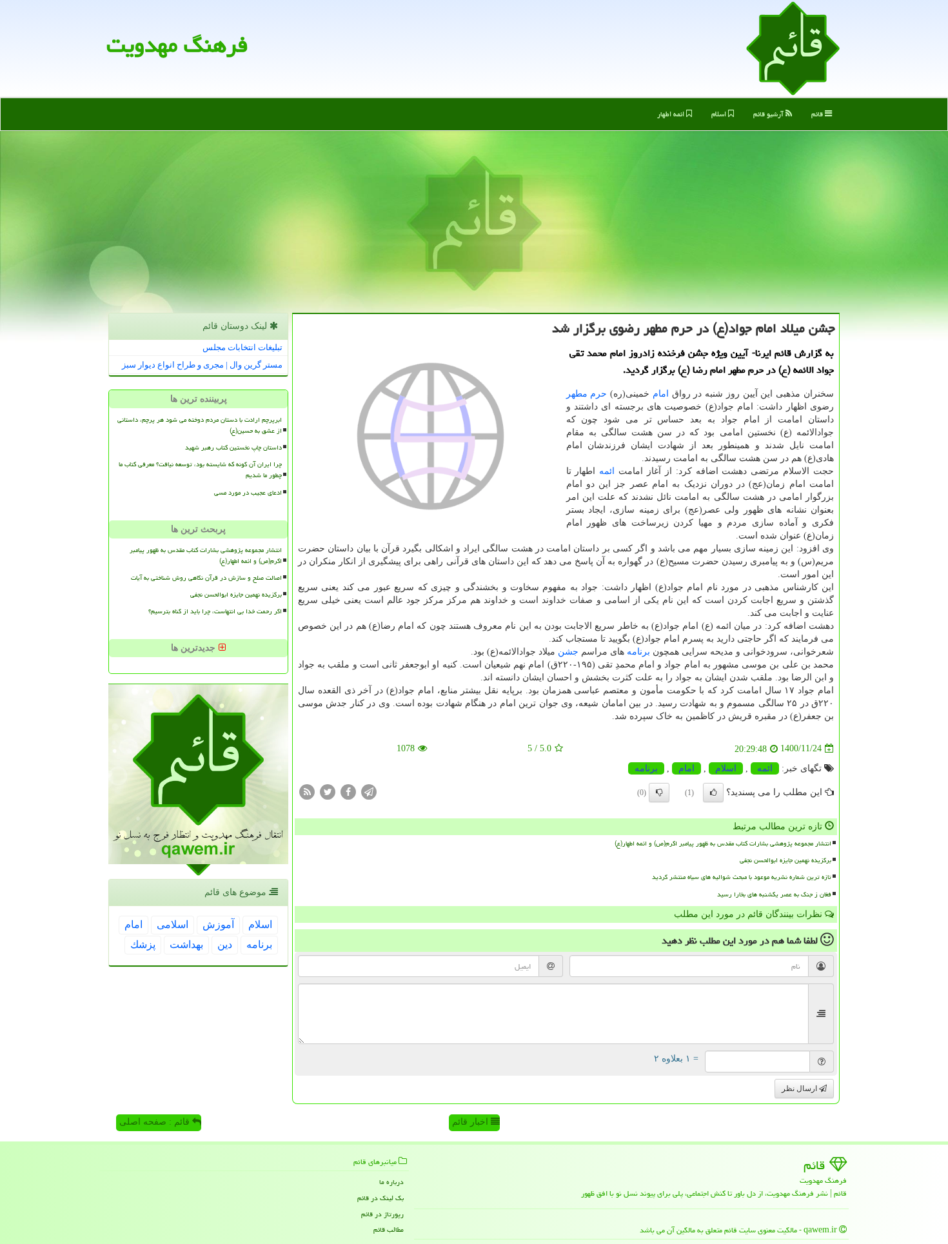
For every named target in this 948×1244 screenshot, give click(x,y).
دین (224, 944)
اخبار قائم (471, 1122)
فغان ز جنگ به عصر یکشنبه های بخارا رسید (774, 894)
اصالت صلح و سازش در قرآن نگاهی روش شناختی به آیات (206, 577)
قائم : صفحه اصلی (155, 1122)
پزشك (142, 944)
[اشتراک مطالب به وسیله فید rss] (307, 791)
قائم (818, 114)
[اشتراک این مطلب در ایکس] (328, 791)
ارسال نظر (800, 1088)
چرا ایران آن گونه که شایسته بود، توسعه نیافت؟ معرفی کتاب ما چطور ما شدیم (200, 470)
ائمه (607, 471)
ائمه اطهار (671, 114)
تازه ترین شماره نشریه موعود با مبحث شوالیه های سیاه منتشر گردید (741, 877)
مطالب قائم (388, 1229)
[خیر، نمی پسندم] (659, 792)
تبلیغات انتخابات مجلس (242, 347)
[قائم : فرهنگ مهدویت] (793, 47)
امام (661, 394)
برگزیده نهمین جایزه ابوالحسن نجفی (785, 860)
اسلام (719, 114)
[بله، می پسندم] (713, 792)
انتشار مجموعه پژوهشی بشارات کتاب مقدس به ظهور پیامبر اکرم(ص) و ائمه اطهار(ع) (723, 843)
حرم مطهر (586, 394)
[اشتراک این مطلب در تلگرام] (369, 791)
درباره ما (391, 1182)
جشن (568, 652)
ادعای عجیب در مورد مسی (248, 492)
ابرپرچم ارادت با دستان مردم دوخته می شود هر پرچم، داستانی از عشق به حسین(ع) (199, 425)
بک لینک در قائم (380, 1198)
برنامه (638, 652)
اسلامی (172, 924)
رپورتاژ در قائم (382, 1214)
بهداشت (186, 944)
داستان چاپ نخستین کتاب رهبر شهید (233, 447)
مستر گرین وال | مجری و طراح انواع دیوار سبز (202, 365)
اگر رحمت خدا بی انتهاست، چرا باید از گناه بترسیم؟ (215, 611)
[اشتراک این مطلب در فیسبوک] (348, 791)
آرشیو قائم (769, 114)
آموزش (218, 924)
